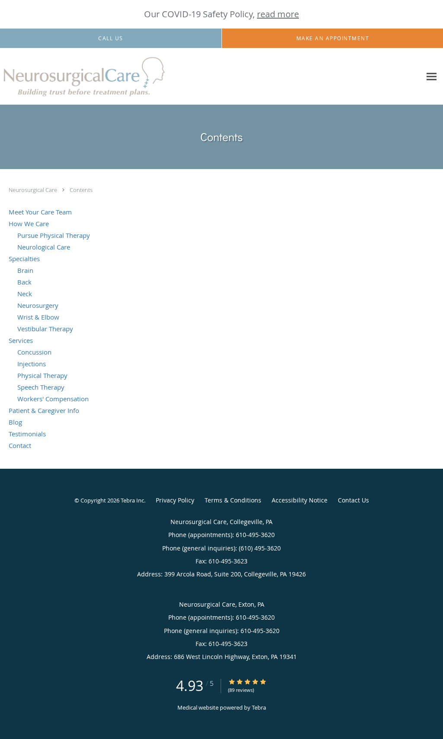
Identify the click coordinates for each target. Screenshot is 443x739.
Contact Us (353, 500)
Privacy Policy (175, 500)
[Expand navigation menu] (431, 77)
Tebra (259, 707)
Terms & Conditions (233, 500)
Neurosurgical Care (33, 190)
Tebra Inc (132, 500)
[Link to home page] (84, 76)
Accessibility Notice (299, 500)
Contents (81, 190)
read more (278, 14)
